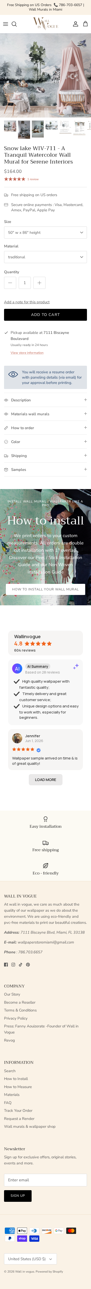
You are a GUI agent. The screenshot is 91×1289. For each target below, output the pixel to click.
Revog (9, 1040)
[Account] (74, 24)
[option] (45, 75)
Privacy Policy (16, 1018)
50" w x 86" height (24, 232)
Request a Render (19, 1118)
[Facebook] (6, 964)
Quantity (11, 271)
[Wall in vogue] (45, 24)
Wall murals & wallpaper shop (30, 1126)
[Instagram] (13, 964)
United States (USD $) (27, 1258)
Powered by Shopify (49, 1272)
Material (11, 246)
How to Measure (18, 1086)
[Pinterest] (28, 964)
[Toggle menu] (5, 24)
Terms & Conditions (20, 1010)
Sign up (18, 1195)
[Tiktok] (20, 964)
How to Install (16, 1078)
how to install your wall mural (45, 589)
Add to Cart (45, 314)
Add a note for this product (27, 302)
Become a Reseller (19, 1002)
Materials (11, 1094)
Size (7, 221)
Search (10, 1070)
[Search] (16, 24)
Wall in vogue (24, 1272)
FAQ (8, 1102)
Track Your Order (18, 1110)
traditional (16, 257)
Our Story (12, 994)
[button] (45, 779)
